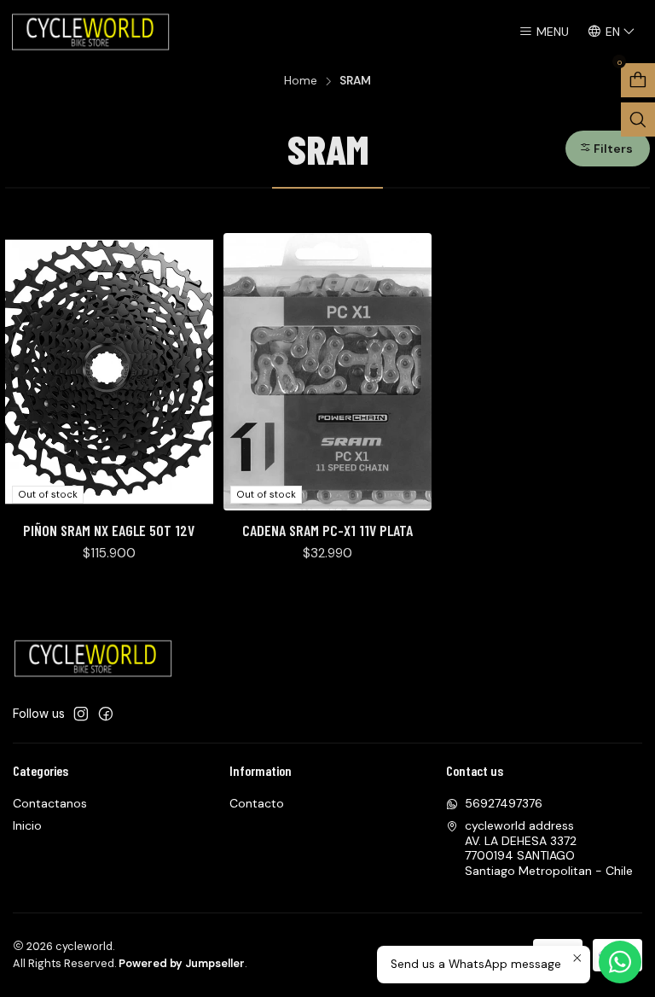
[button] (607, 148)
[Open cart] (638, 80)
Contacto (256, 803)
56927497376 (503, 803)
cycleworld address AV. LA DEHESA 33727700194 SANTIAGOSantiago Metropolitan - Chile (549, 848)
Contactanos (50, 803)
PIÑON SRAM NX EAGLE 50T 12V (108, 530)
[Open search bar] (638, 119)
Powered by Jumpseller (182, 963)
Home (300, 81)
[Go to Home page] (92, 31)
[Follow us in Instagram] (81, 713)
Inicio (27, 825)
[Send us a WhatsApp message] (620, 962)
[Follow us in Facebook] (105, 713)
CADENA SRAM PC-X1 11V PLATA (327, 530)
